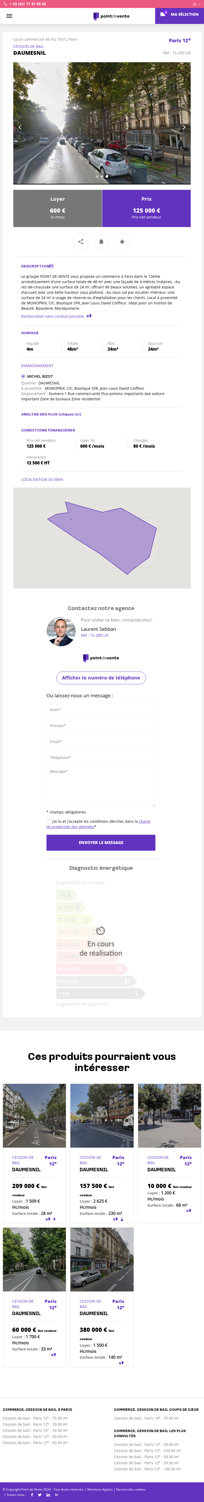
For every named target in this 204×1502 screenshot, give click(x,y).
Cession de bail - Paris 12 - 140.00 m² (147, 1468)
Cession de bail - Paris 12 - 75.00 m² (35, 1418)
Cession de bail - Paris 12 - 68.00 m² (146, 1456)
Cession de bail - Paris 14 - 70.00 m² (146, 1418)
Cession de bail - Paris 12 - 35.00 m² (35, 1436)
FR (195, 4)
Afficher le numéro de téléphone (101, 677)
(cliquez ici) (69, 415)
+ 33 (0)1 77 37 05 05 (28, 3)
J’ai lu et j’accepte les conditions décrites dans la (98, 824)
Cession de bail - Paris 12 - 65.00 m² (35, 1442)
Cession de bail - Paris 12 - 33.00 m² (35, 1424)
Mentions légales (100, 1489)
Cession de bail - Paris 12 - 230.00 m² (147, 1450)
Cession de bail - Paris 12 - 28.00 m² (146, 1444)
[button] (26, 123)
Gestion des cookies (131, 1489)
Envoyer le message (101, 842)
